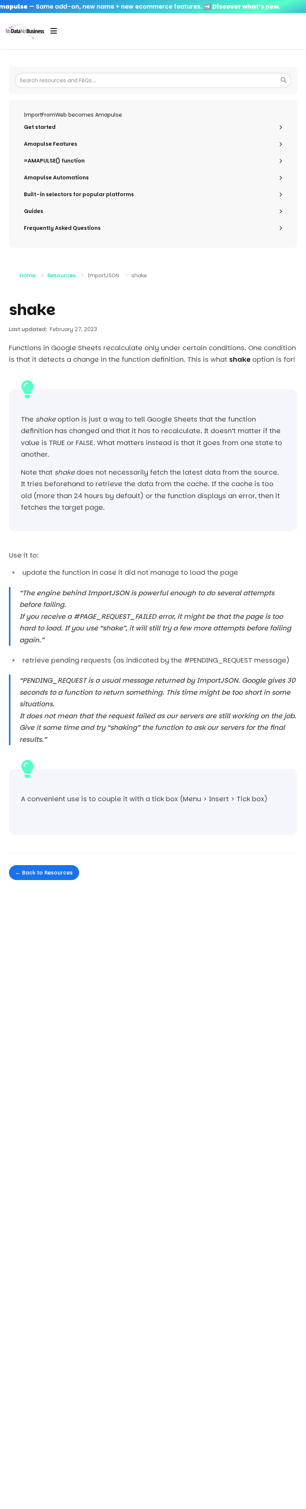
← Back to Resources (44, 872)
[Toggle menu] (53, 31)
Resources (61, 275)
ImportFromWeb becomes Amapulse (73, 114)
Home (27, 275)
